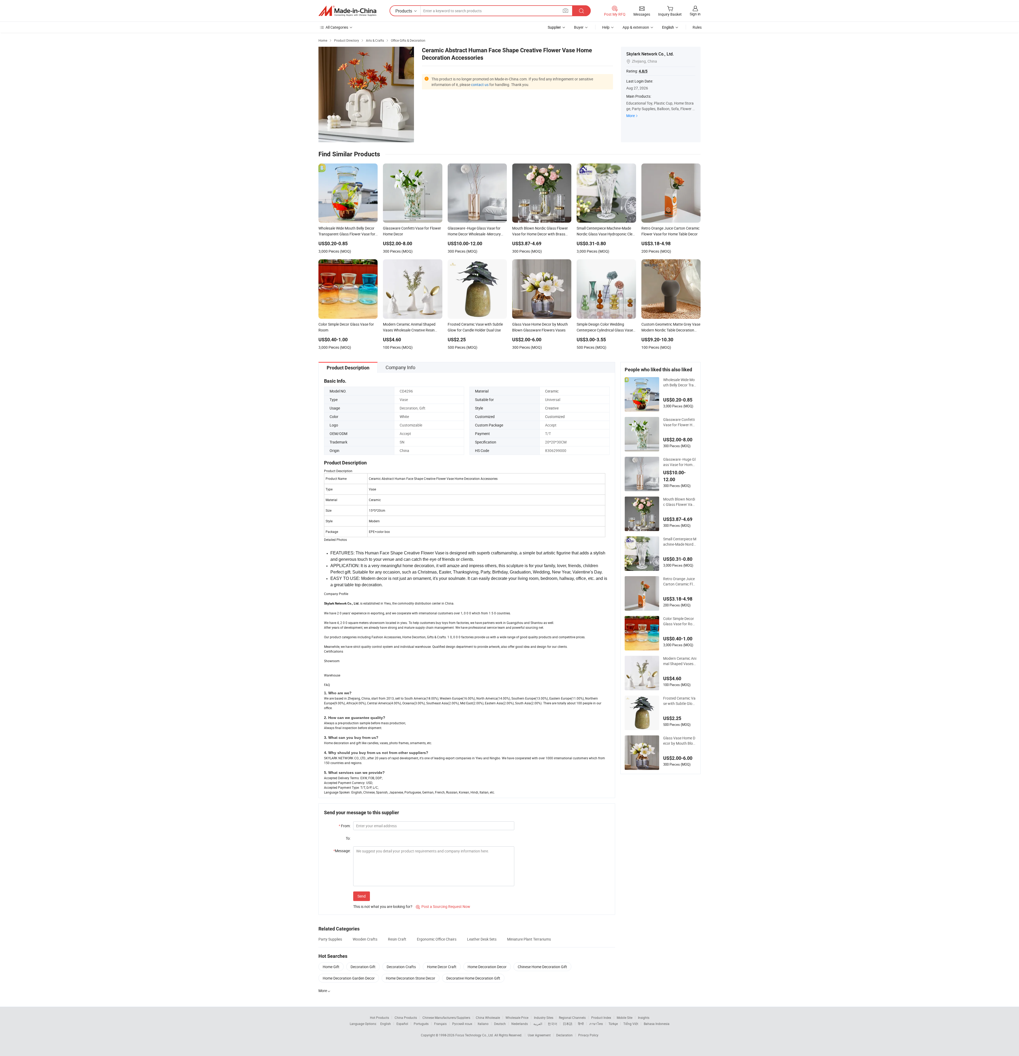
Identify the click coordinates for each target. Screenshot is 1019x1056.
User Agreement (539, 1035)
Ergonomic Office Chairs (436, 939)
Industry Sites (543, 1017)
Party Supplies (330, 939)
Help (606, 27)
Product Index (601, 1017)
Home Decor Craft (441, 966)
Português (421, 1023)
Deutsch (500, 1023)
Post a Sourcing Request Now (443, 906)
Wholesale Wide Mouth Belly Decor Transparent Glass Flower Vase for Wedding (679, 382)
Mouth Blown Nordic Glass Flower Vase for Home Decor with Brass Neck (679, 502)
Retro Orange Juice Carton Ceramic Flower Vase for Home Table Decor (679, 581)
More (630, 115)
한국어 (552, 1023)
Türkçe (613, 1023)
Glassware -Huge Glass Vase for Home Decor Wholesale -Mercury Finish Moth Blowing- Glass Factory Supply (679, 462)
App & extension (636, 27)
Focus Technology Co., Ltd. (474, 1035)
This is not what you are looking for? (382, 906)
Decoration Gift (363, 966)
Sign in (695, 13)
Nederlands (519, 1023)
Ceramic (552, 391)
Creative (552, 408)
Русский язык (462, 1023)
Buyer (579, 27)
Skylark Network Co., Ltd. (650, 54)
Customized (555, 416)
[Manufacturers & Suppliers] (347, 10)
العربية (537, 1023)
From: (345, 825)
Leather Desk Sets (481, 939)
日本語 (567, 1023)
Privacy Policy (588, 1035)
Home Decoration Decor (487, 966)
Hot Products (379, 1017)
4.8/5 (643, 71)
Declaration (564, 1035)
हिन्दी (581, 1023)
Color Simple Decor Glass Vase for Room (678, 621)
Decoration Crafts (401, 966)
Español (402, 1023)
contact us (480, 84)
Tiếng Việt (630, 1023)
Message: (342, 850)
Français (440, 1023)
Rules (697, 27)
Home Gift (331, 966)
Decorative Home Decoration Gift (473, 978)
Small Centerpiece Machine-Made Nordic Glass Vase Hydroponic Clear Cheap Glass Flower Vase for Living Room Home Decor (679, 541)
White (404, 416)
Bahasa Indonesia (657, 1023)
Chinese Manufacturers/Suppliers (446, 1017)
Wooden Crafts (365, 939)
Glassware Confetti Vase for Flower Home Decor (679, 422)
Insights (643, 1017)
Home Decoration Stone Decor (410, 978)
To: (348, 838)
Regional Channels (572, 1017)
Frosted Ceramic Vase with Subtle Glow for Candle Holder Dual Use (679, 701)
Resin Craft (397, 939)
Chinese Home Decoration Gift (542, 966)
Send (361, 896)
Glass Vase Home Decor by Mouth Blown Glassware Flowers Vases (679, 740)
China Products (406, 1017)
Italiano (483, 1023)
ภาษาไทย (596, 1023)
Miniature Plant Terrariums (529, 939)
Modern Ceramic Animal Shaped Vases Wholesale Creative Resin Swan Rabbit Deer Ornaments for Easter (679, 661)
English (385, 1023)
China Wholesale (488, 1017)
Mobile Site (624, 1017)
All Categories (337, 27)
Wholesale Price (517, 1017)
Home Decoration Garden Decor (349, 978)
